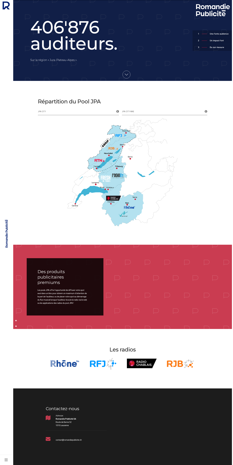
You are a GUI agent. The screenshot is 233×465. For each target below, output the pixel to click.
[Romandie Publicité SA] (6, 5)
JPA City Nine (128, 111)
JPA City (42, 111)
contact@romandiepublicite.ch (69, 440)
